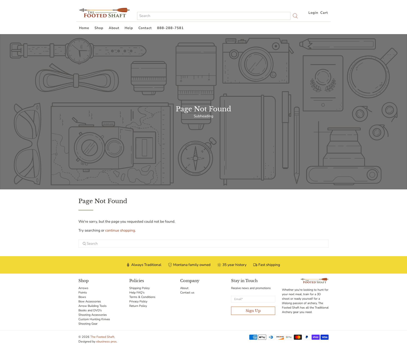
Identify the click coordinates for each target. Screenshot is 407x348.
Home (84, 28)
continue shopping (120, 230)
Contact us (187, 293)
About (114, 28)
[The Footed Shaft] (104, 12)
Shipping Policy (139, 288)
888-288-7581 (170, 28)
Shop (99, 28)
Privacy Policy (138, 301)
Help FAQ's (137, 293)
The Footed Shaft (102, 337)
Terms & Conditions (142, 297)
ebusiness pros (106, 342)
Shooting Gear (88, 324)
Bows (82, 297)
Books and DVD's (90, 310)
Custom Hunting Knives (94, 319)
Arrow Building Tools (92, 306)
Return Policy (138, 306)
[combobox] (213, 16)
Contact (145, 28)
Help (129, 28)
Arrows (83, 288)
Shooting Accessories (92, 315)
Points (82, 293)
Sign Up (253, 311)
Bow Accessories (89, 301)
